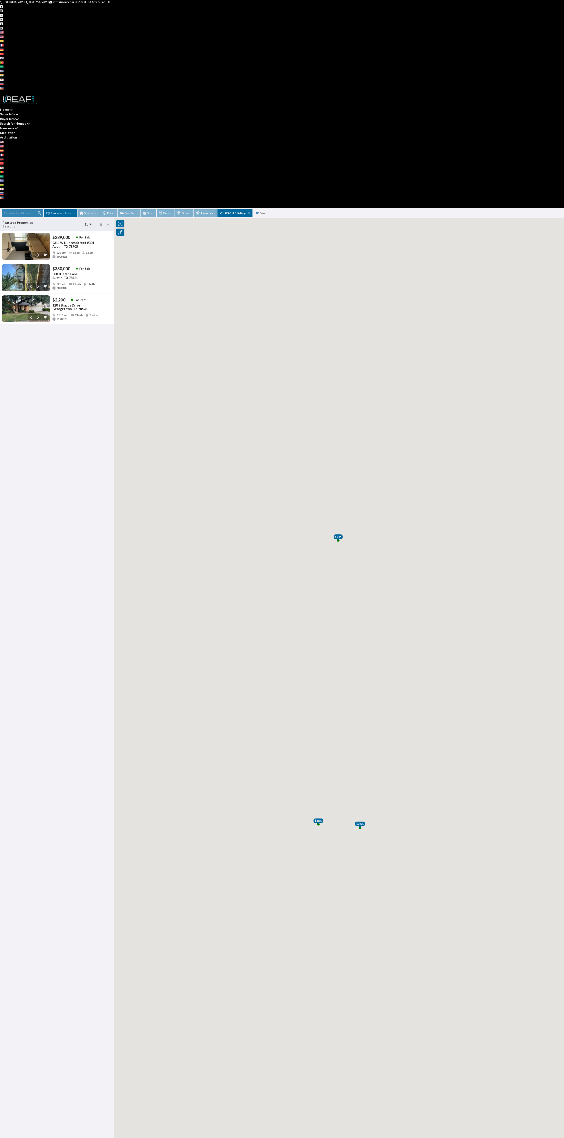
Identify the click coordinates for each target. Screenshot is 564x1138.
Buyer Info (7, 119)
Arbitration (8, 137)
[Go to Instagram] (1, 10)
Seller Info (7, 114)
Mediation (7, 133)
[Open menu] (1, 206)
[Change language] (3, 32)
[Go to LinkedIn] (1, 19)
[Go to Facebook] (1, 6)
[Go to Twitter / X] (1, 15)
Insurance (7, 128)
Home (4, 109)
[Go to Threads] (1, 28)
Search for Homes (13, 123)
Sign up (5, 92)
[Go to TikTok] (1, 23)
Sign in (15, 92)
